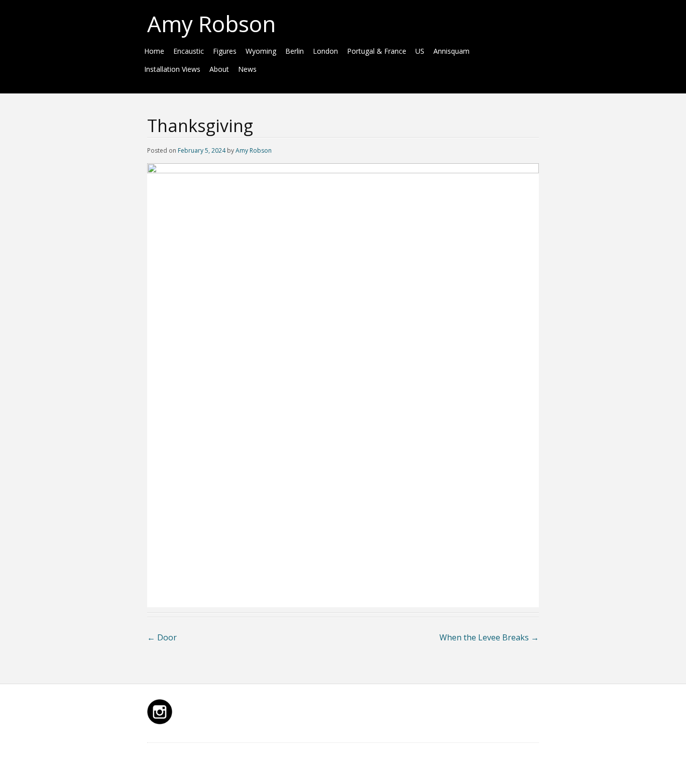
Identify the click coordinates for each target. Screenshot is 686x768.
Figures (225, 51)
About (219, 69)
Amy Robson (211, 24)
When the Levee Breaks (489, 637)
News (247, 69)
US (419, 51)
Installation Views (172, 69)
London (325, 51)
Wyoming (261, 51)
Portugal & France (376, 51)
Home (154, 51)
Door (162, 637)
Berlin (294, 51)
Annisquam (451, 51)
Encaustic (188, 51)
